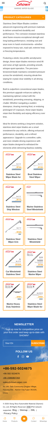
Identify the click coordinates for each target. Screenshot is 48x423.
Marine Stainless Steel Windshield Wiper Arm (35, 208)
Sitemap (24, 410)
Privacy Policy (11, 413)
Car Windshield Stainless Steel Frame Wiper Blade (13, 273)
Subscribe (38, 343)
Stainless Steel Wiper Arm (13, 240)
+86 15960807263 (11, 378)
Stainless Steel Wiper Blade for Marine (34, 305)
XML (33, 410)
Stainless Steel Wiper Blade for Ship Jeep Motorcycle (13, 176)
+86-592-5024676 (11, 373)
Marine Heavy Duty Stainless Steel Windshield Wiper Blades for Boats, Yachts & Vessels (13, 305)
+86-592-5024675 (17, 368)
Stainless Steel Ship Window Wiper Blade (13, 208)
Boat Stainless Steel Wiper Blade (35, 176)
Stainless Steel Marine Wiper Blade (35, 273)
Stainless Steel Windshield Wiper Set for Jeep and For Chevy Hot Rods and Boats (35, 240)
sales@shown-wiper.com (15, 382)
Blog (14, 410)
